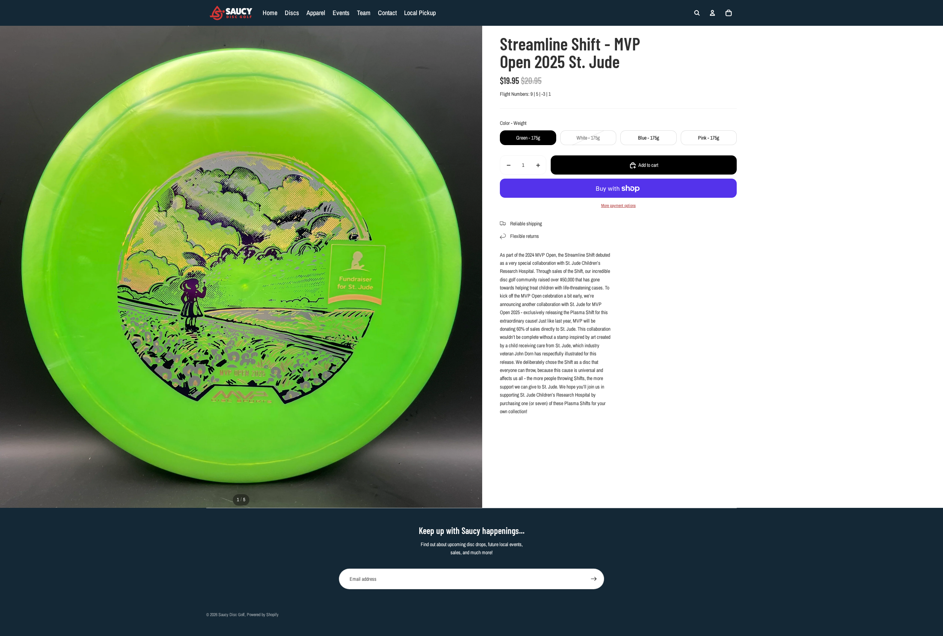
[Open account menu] (712, 13)
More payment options (618, 205)
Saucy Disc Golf (231, 615)
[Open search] (697, 13)
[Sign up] (594, 579)
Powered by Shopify (262, 615)
